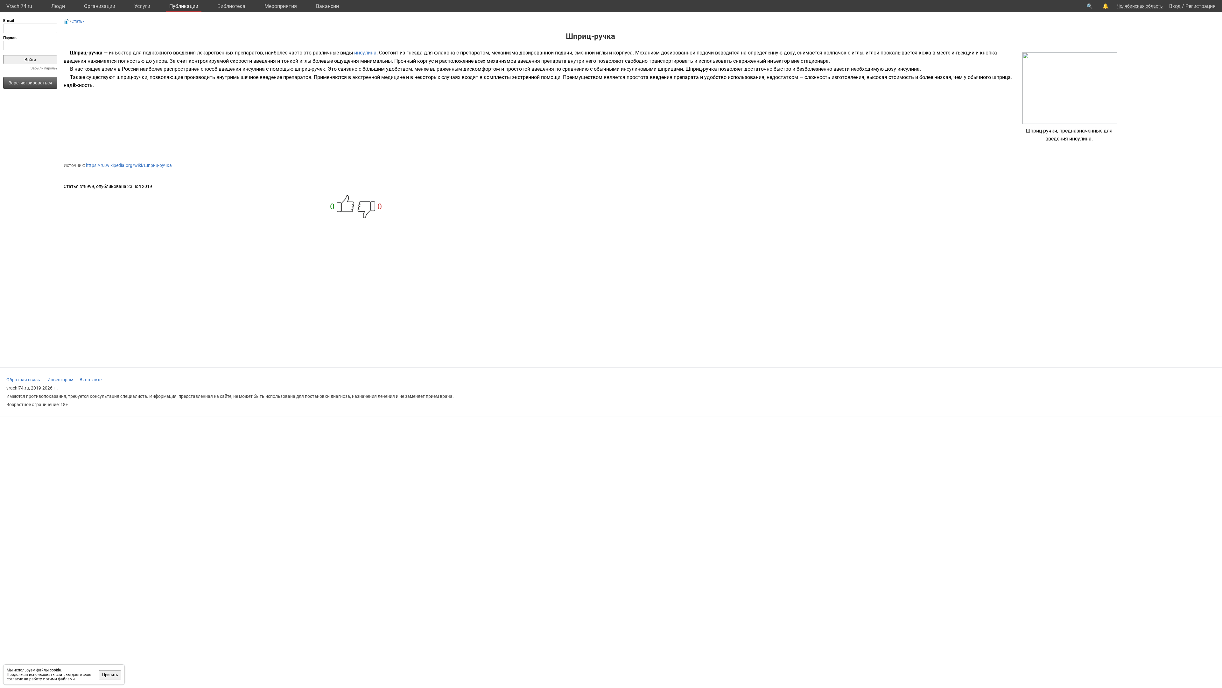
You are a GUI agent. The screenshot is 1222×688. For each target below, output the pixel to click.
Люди (58, 6)
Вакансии (327, 6)
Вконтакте (91, 379)
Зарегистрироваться (30, 82)
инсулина (365, 53)
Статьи (78, 21)
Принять (110, 674)
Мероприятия (280, 6)
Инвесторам (60, 379)
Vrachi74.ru (19, 6)
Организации (99, 6)
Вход (1175, 6)
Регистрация (1200, 6)
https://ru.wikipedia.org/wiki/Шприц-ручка (129, 165)
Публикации (183, 6)
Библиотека (231, 6)
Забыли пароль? (44, 68)
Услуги (142, 6)
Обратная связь (23, 379)
